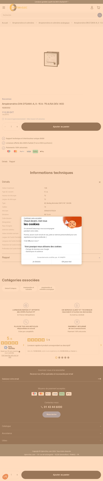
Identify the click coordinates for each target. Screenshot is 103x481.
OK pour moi (66, 262)
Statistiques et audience (34, 251)
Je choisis (36, 262)
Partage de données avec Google (37, 249)
